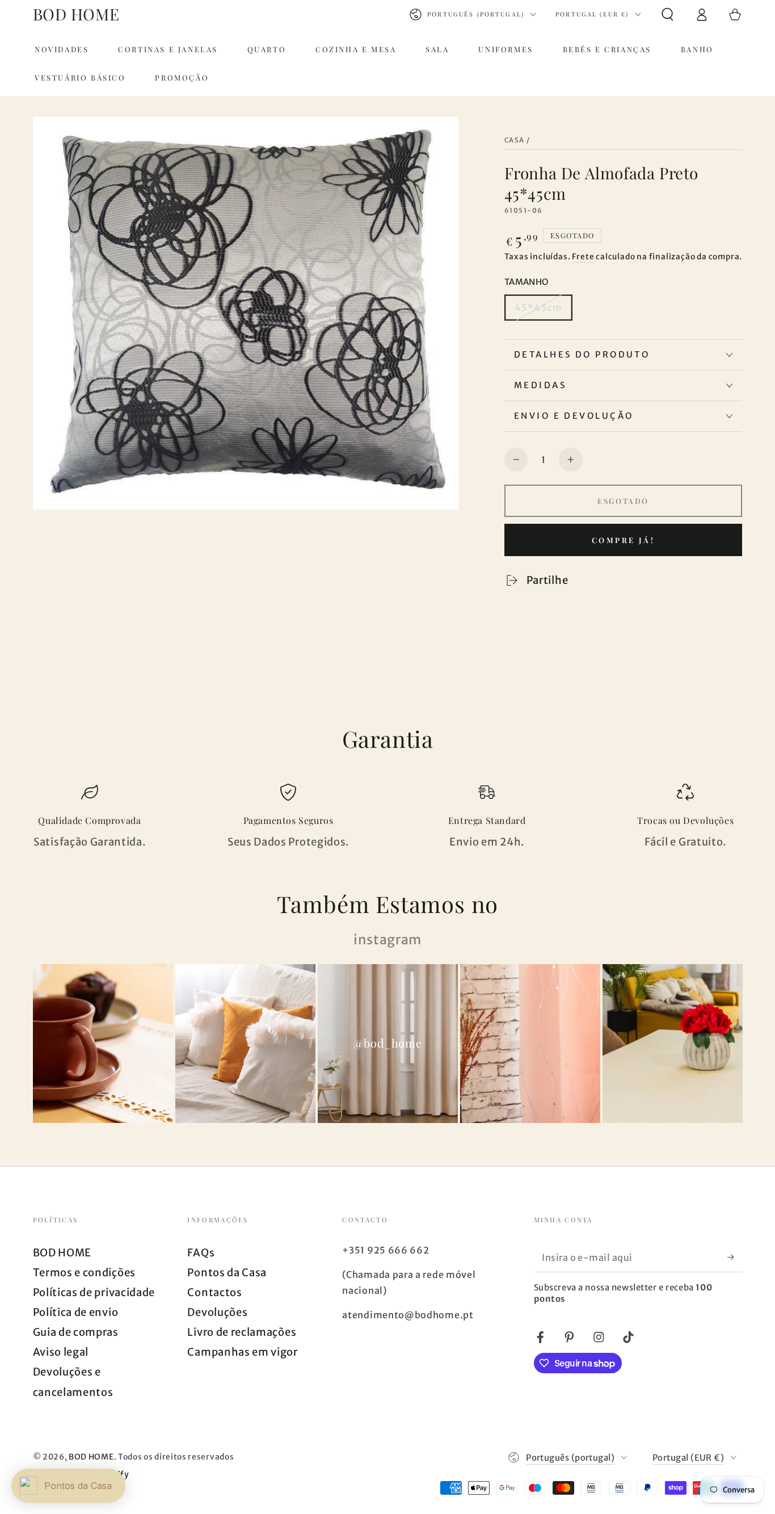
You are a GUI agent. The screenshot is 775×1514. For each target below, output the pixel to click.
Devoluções (217, 1312)
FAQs (200, 1252)
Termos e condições (84, 1272)
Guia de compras (76, 1332)
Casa (514, 140)
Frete (583, 256)
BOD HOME (62, 1252)
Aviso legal (61, 1352)
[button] (667, 14)
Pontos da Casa (227, 1272)
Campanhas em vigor (242, 1352)
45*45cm (538, 307)
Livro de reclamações (241, 1332)
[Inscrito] (734, 1257)
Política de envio (76, 1312)
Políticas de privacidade (94, 1292)
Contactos (214, 1292)
